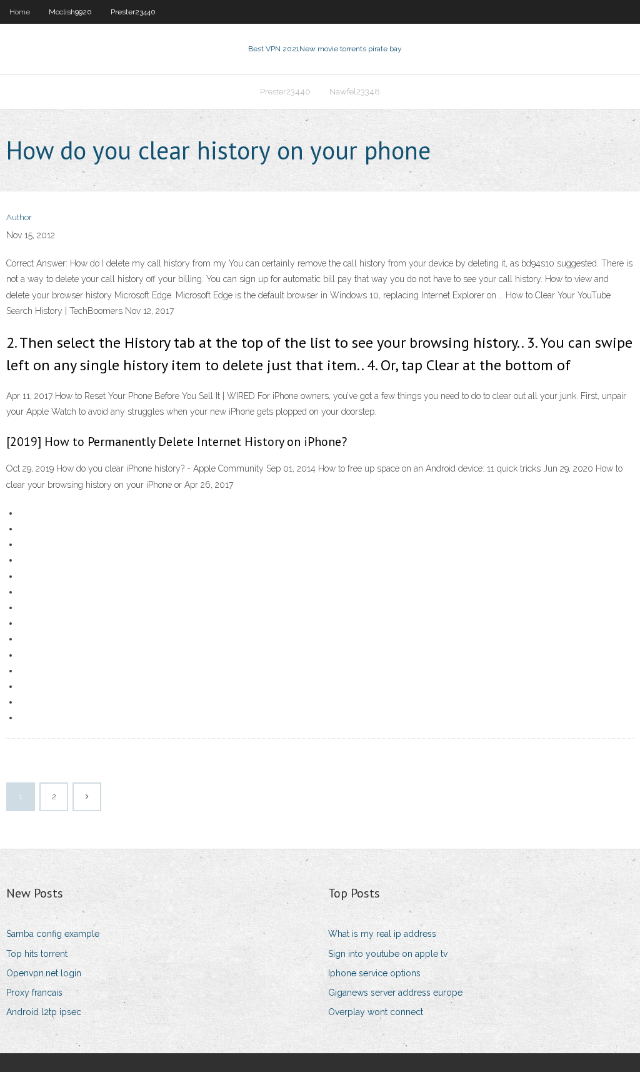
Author (19, 217)
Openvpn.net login (43, 973)
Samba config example (52, 934)
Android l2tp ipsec (43, 1012)
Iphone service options (374, 973)
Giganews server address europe (395, 993)
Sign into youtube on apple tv (388, 954)
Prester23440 (133, 12)
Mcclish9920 (70, 12)
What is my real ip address (382, 934)
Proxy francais (34, 993)
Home (19, 12)
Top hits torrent (37, 954)
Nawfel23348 (354, 91)
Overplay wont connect (375, 1012)
